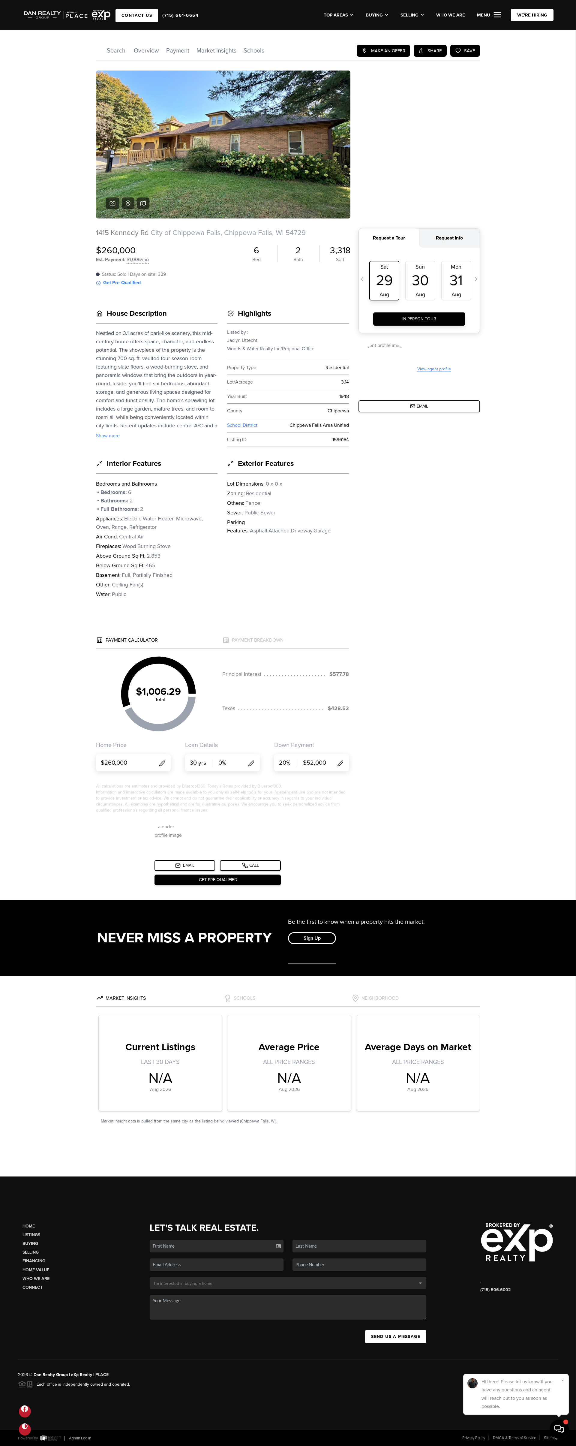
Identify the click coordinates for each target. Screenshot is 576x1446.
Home (28, 1226)
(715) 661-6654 (180, 15)
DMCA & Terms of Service (514, 1437)
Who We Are (36, 1278)
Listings (31, 1234)
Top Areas (336, 15)
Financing (33, 1261)
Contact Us (137, 15)
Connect (32, 1287)
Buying (30, 1243)
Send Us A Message (395, 1336)
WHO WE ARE (450, 15)
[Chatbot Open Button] (559, 1429)
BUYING (374, 15)
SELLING (409, 15)
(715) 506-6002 (495, 1289)
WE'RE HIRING (532, 15)
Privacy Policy (473, 1437)
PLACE (102, 1374)
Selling (30, 1252)
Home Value (35, 1270)
